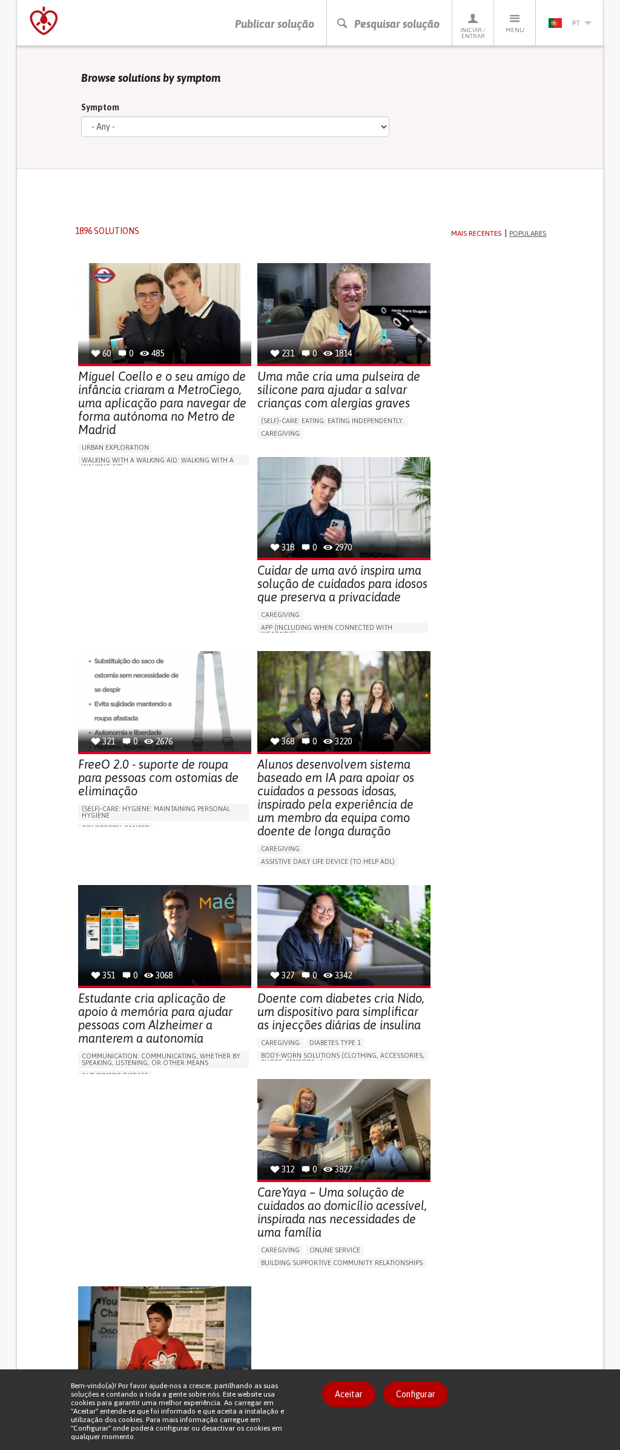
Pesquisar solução (397, 24)
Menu (515, 30)
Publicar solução (274, 24)
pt (575, 23)
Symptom (100, 107)
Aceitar (349, 1394)
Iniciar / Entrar (473, 33)
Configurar (415, 1394)
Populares (527, 233)
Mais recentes (476, 233)
